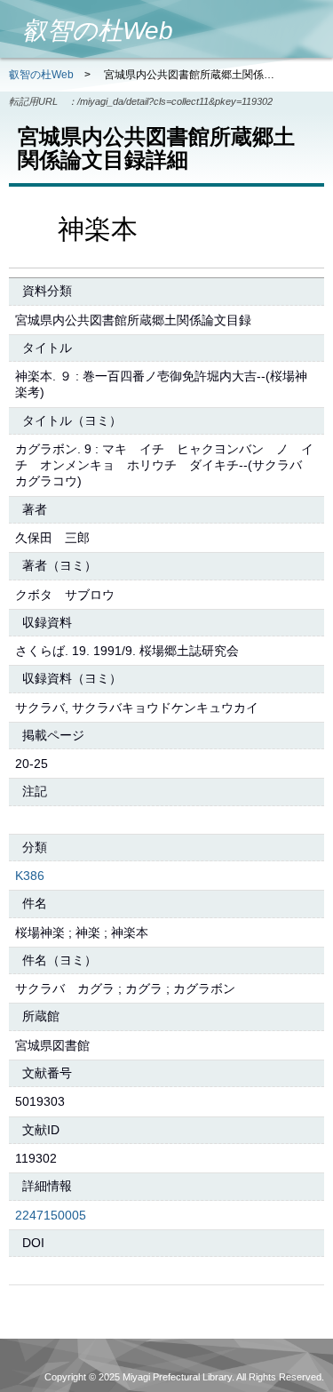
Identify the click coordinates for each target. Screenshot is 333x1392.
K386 (29, 875)
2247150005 (50, 1215)
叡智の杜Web (41, 74)
